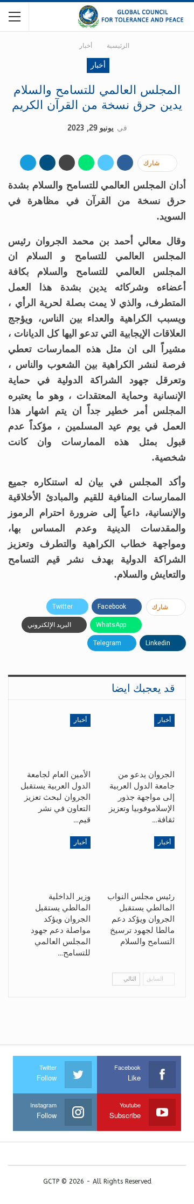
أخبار (98, 65)
